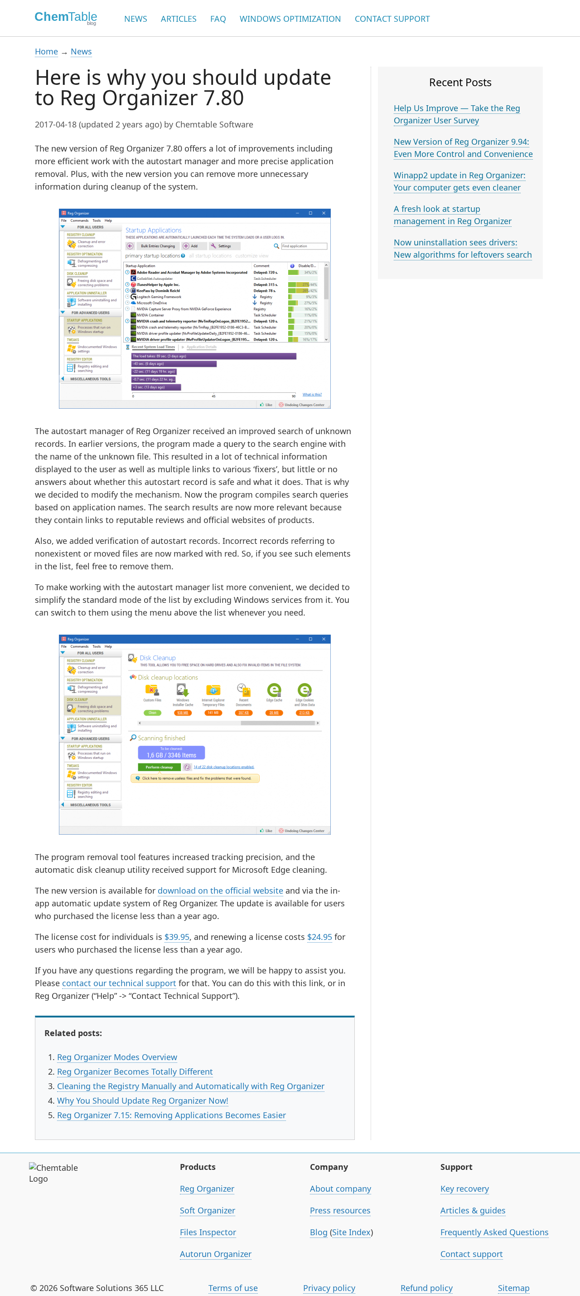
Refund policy (427, 1287)
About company (340, 1188)
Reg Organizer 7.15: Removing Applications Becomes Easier (171, 1115)
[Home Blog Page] (63, 18)
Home (46, 51)
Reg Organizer (207, 1188)
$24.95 (319, 936)
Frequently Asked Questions (494, 1232)
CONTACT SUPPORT (392, 18)
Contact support (471, 1253)
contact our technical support (119, 983)
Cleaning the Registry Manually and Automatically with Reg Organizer (190, 1086)
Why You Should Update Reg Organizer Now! (142, 1100)
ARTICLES (179, 18)
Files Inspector (208, 1232)
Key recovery (464, 1188)
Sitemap (514, 1287)
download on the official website (220, 890)
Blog (319, 1232)
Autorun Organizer (215, 1253)
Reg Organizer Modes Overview (117, 1056)
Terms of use (233, 1287)
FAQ (218, 18)
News (81, 51)
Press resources (340, 1210)
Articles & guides (473, 1210)
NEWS (135, 18)
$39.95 (176, 936)
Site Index (351, 1232)
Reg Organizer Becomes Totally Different (135, 1071)
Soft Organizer (207, 1210)
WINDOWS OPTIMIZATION (290, 18)
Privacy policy (329, 1287)
